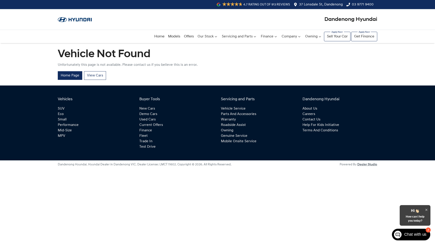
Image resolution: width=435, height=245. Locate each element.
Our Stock (206, 36)
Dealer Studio (367, 164)
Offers (189, 36)
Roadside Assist (233, 125)
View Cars (95, 75)
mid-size (65, 130)
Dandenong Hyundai (350, 19)
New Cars (147, 108)
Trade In (145, 141)
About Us (309, 108)
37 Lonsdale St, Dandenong (321, 4)
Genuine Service (234, 136)
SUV (61, 108)
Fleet (143, 136)
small (62, 119)
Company (289, 36)
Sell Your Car (337, 36)
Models (174, 36)
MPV (61, 136)
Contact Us (311, 119)
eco (61, 114)
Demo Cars (148, 114)
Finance (267, 36)
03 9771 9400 (363, 4)
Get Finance (364, 36)
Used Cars (147, 119)
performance (68, 125)
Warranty (228, 119)
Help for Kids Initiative (320, 125)
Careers (308, 114)
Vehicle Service (233, 108)
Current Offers (151, 125)
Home (159, 36)
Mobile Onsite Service (238, 141)
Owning (311, 36)
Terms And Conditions (320, 130)
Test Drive (147, 147)
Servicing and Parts (237, 36)
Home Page (70, 75)
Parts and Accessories (238, 114)
